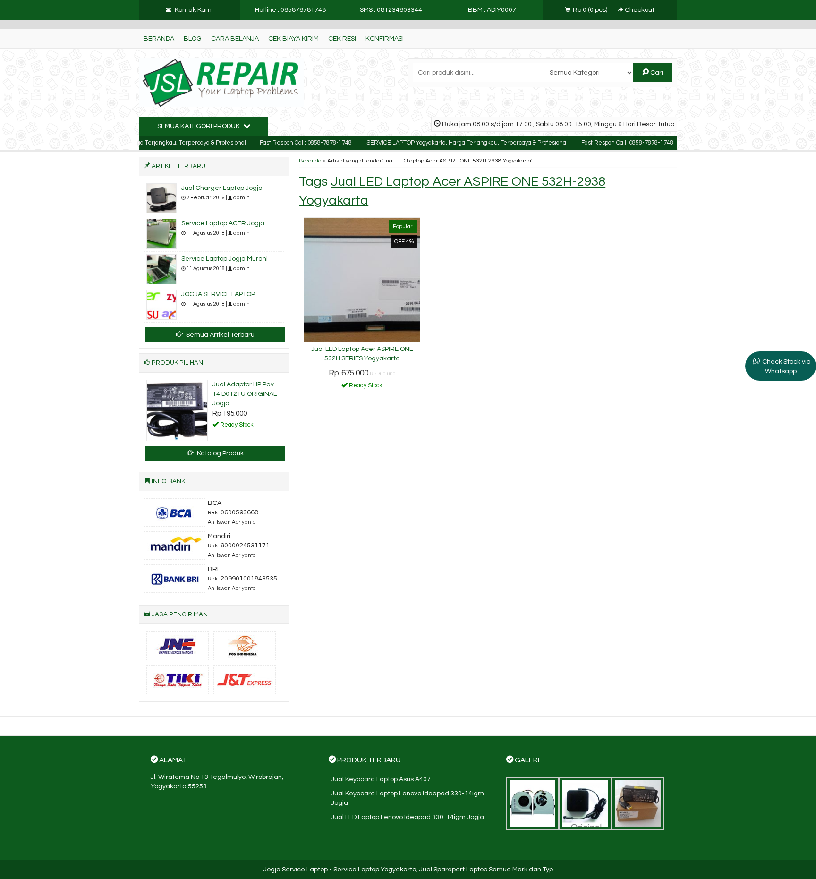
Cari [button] (656, 72)
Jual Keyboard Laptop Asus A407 (381, 779)
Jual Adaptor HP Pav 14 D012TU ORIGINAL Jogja (244, 394)
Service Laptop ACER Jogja (222, 223)
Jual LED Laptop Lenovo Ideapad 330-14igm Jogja (407, 817)
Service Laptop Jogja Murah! (224, 259)
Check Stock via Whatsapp (786, 366)
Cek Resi (342, 38)
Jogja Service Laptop (296, 869)
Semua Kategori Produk (199, 126)
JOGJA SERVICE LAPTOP (218, 294)
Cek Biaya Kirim (293, 38)
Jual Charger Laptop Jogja (222, 188)
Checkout (638, 10)
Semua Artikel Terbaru (220, 335)
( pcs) (591, 10)
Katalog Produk (220, 453)
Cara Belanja (235, 38)
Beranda (159, 38)
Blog (193, 38)
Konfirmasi (385, 38)
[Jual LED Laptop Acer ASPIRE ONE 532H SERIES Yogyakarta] (362, 279)
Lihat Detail (365, 387)
